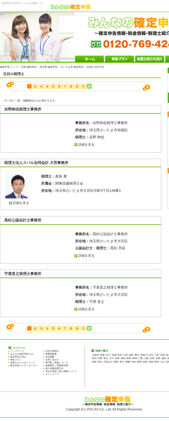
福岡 (139, 361)
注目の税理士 (52, 351)
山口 (110, 361)
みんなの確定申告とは (21, 354)
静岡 (135, 358)
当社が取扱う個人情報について (61, 371)
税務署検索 (51, 354)
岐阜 (129, 358)
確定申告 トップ (9, 67)
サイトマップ (52, 374)
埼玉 (151, 355)
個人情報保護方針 (54, 368)
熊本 (156, 361)
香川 (122, 361)
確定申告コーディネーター (24, 365)
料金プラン (16, 359)
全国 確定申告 (28, 67)
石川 (111, 358)
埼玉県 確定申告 (49, 67)
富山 (106, 358)
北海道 (95, 355)
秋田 (119, 355)
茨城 (162, 355)
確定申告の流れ (18, 356)
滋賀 (163, 358)
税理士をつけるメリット (22, 362)
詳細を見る (86, 144)
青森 (102, 355)
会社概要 (49, 356)
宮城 (114, 355)
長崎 (151, 361)
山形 (125, 355)
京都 (158, 358)
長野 (100, 358)
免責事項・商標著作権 (56, 365)
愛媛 (128, 361)
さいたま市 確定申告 (72, 67)
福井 (117, 358)
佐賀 (145, 361)
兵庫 (152, 358)
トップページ (17, 351)
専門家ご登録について (56, 362)
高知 (133, 361)
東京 (137, 355)
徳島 (116, 361)
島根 (94, 361)
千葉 (156, 355)
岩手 (108, 355)
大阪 (146, 358)
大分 (162, 361)
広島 (106, 361)
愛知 (123, 358)
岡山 (100, 361)
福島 (131, 355)
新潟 (94, 358)
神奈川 (144, 355)
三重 (140, 358)
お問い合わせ (52, 359)
